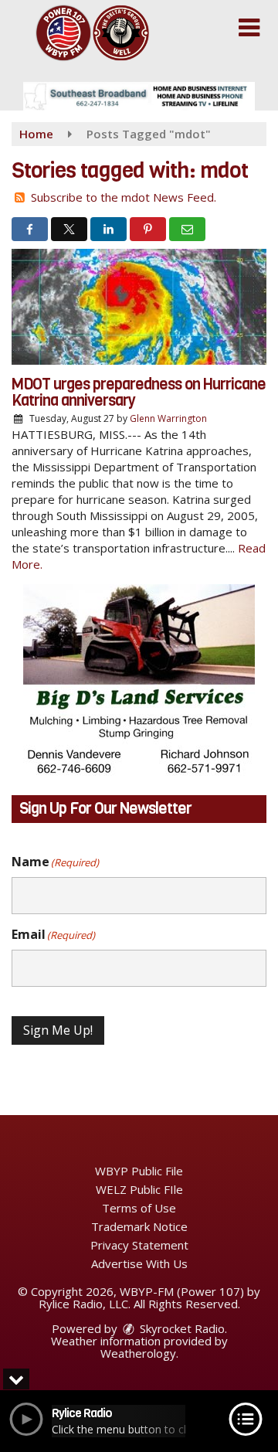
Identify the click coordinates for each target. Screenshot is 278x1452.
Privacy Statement (139, 1245)
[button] (249, 27)
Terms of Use (139, 1208)
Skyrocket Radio (181, 1328)
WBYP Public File (139, 1170)
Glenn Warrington (168, 418)
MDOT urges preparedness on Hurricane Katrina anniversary (139, 392)
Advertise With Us (139, 1263)
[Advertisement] (139, 96)
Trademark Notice (139, 1226)
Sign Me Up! (58, 1030)
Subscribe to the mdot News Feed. (123, 197)
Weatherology (138, 1353)
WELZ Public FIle (139, 1189)
